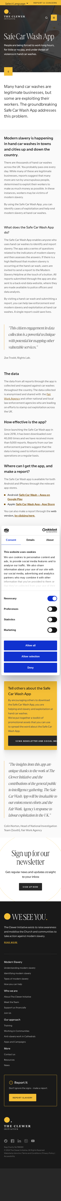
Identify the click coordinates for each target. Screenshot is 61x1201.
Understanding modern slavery (19, 967)
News (7, 1065)
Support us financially (15, 1007)
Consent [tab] (11, 539)
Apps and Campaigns (15, 1041)
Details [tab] (30, 539)
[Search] (46, 17)
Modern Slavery (13, 962)
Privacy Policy (48, 1153)
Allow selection (31, 656)
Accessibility (9, 1156)
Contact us (9, 1054)
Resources (9, 1059)
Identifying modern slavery (17, 973)
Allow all (30, 645)
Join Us (7, 1012)
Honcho (17, 1153)
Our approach (12, 1019)
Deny (30, 667)
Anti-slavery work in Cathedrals (19, 1036)
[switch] (52, 609)
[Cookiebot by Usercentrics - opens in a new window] (43, 530)
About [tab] (50, 539)
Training (8, 1025)
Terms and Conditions (31, 1153)
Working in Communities (16, 1030)
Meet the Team (11, 1002)
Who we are (10, 990)
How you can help (13, 984)
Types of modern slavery (16, 978)
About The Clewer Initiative (17, 996)
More (7, 1048)
